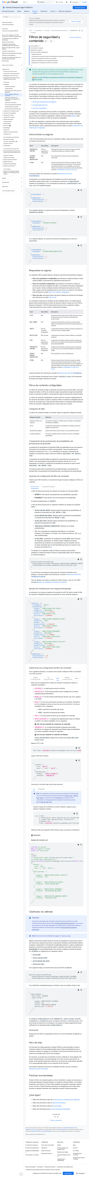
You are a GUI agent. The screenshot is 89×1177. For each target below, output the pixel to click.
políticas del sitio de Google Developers (42, 1131)
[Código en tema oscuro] (78, 190)
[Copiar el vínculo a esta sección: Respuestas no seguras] (53, 271)
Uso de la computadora (39, 108)
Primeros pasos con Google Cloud (62, 1148)
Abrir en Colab (38, 77)
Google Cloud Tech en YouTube (79, 1158)
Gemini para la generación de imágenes (44, 102)
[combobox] (45, 2)
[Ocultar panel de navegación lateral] (21, 1174)
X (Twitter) (76, 1150)
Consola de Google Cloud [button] (49, 486)
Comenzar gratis (80, 7)
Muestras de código (62, 1152)
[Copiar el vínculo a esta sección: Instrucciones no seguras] (54, 135)
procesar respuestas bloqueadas (60, 1109)
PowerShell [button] (41, 789)
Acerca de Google (30, 1167)
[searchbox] (11, 16)
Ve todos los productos (31, 1145)
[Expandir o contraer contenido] (40, 46)
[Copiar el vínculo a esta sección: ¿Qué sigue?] (42, 1095)
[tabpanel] (56, 536)
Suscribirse (68, 1173)
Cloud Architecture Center (63, 1155)
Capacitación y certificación (61, 1159)
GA (51, 547)
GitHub (59, 1145)
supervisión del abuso (59, 1103)
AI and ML (46, 30)
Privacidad (40, 1167)
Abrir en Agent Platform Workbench (72, 77)
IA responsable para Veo (40, 105)
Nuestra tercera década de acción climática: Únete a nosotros (43, 1169)
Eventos (75, 1148)
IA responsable (57, 1106)
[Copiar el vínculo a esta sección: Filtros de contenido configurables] (63, 385)
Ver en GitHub (38, 79)
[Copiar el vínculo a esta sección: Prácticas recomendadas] (54, 1076)
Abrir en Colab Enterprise (52, 77)
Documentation (38, 30)
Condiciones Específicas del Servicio (65, 923)
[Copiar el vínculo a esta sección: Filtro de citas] (43, 1043)
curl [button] (34, 789)
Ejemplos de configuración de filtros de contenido (52, 582)
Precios (52, 11)
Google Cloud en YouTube (77, 1154)
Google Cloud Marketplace (32, 1151)
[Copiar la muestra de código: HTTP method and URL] (79, 748)
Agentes (26, 11)
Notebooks (44, 11)
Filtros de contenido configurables (59, 292)
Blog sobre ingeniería (65, 11)
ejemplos (74, 116)
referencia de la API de (70, 373)
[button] (11, 61)
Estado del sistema (46, 1153)
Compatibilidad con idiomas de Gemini (66, 169)
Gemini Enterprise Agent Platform (19, 7)
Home (30, 30)
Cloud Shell (58, 797)
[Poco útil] (82, 30)
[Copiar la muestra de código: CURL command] (77, 813)
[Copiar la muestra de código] (81, 190)
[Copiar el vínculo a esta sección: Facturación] (40, 1030)
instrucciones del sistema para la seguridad (66, 1099)
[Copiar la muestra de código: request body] (79, 760)
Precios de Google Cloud (32, 1148)
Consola (60, 2)
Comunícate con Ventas (32, 1155)
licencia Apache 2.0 (62, 1129)
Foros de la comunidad (47, 1145)
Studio (19, 11)
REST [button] (57, 678)
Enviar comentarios (75, 37)
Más (24, 2)
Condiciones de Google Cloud (65, 1167)
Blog (74, 1145)
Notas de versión (45, 1150)
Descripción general (8, 11)
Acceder (84, 2)
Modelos (35, 11)
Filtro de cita (52, 297)
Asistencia (44, 1148)
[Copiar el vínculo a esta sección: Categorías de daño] (46, 409)
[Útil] (79, 30)
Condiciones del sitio (49, 1167)
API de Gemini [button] (35, 486)
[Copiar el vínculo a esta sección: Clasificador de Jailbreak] (54, 912)
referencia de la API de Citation (38, 1069)
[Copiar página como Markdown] (51, 41)
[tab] (35, 487)
